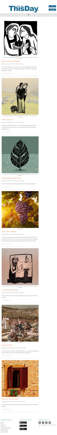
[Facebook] (40, 423)
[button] (28, 15)
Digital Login (3, 426)
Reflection (22, 63)
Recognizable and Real (11, 178)
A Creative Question (10, 290)
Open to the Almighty (10, 399)
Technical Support (4, 430)
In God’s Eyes (7, 345)
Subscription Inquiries (5, 429)
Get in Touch (3, 425)
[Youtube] (50, 423)
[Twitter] (46, 423)
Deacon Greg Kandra (7, 63)
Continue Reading (7, 73)
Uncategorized (23, 347)
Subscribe (2, 422)
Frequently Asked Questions (6, 427)
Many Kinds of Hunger (11, 61)
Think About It (7, 120)
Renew (2, 423)
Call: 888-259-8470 (4, 432)
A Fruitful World (9, 231)
